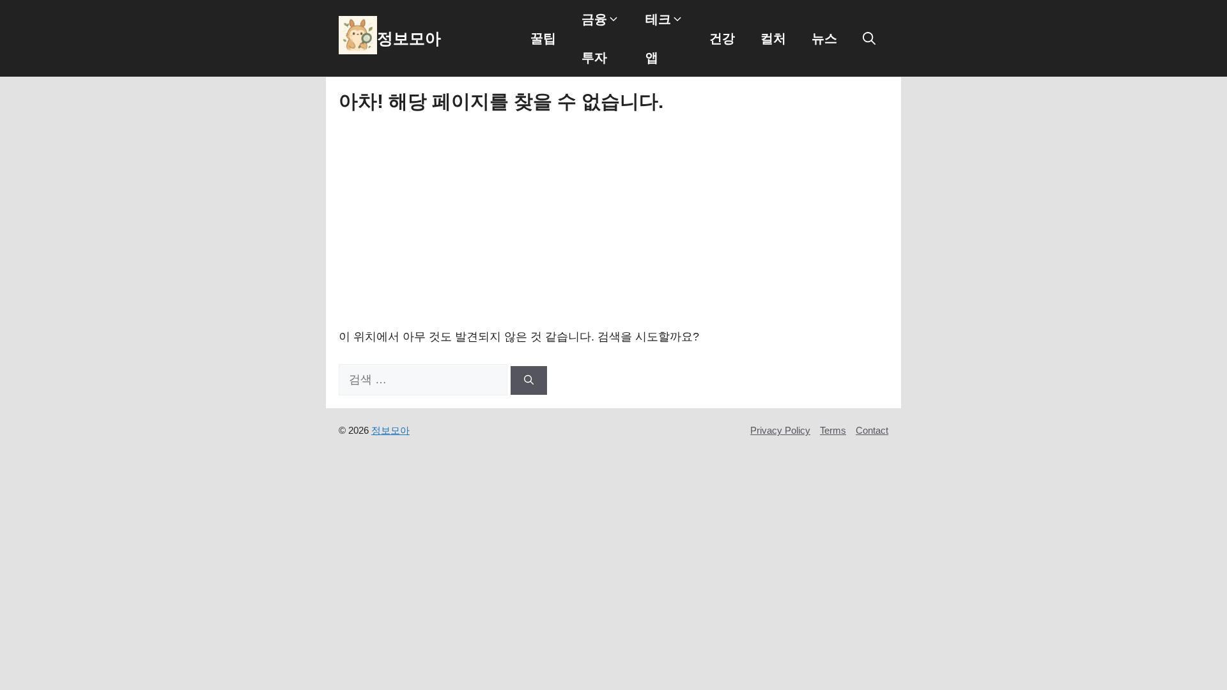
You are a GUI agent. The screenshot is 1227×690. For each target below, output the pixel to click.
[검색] (529, 380)
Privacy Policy (780, 430)
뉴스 (824, 38)
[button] (869, 38)
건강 (722, 38)
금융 (594, 19)
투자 (594, 57)
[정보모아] (358, 38)
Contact (872, 430)
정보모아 (409, 38)
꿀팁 (543, 38)
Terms (833, 430)
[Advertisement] (613, 219)
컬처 (773, 38)
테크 (658, 19)
